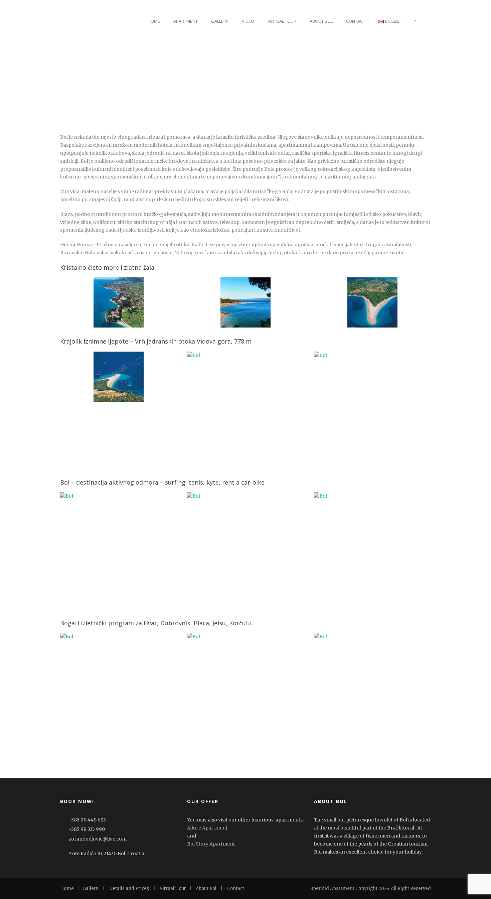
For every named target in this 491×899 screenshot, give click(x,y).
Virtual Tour (282, 21)
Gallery (219, 21)
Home (154, 21)
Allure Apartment (207, 828)
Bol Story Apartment (211, 844)
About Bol (321, 21)
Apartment (185, 21)
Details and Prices (129, 888)
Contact (355, 21)
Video (248, 21)
